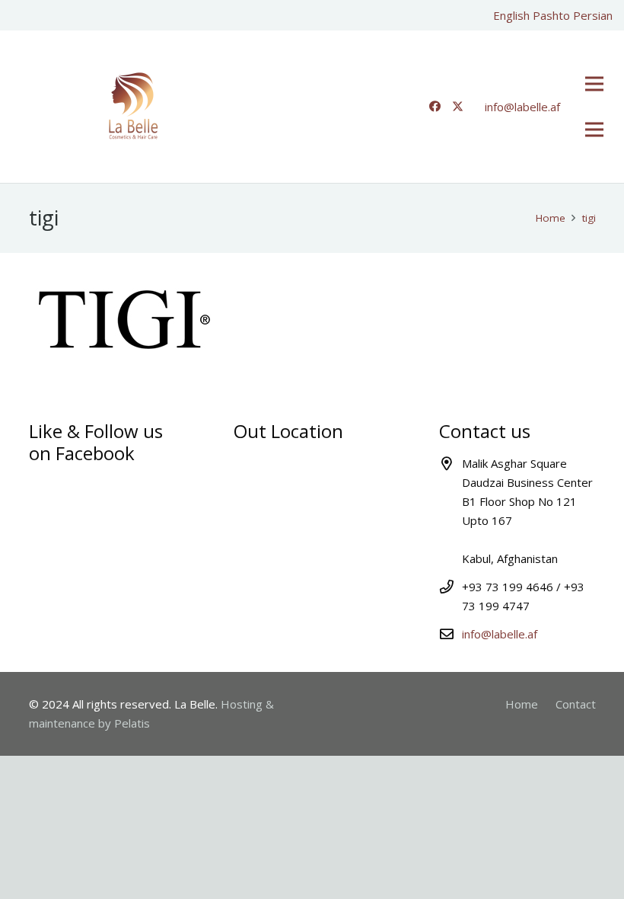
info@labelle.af (499, 633)
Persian (593, 15)
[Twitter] (457, 106)
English (511, 15)
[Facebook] (434, 106)
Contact (576, 704)
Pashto (551, 15)
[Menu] (594, 84)
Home (521, 704)
